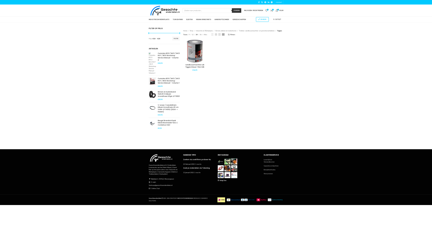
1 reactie (198, 164)
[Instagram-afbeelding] (221, 161)
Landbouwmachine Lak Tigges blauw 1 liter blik (194, 66)
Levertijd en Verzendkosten (269, 161)
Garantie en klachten (271, 166)
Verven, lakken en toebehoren (225, 31)
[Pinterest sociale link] (265, 2)
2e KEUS (263, 19)
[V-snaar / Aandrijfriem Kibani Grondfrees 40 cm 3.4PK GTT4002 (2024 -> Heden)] (152, 110)
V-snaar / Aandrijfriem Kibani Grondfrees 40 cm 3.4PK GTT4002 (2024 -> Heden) (168, 108)
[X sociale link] (262, 2)
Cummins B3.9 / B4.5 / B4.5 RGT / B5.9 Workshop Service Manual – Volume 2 (169, 56)
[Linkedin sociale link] (268, 2)
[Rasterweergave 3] (219, 34)
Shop (191, 31)
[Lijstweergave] (212, 34)
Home (185, 31)
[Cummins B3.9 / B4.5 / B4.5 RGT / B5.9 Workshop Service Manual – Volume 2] (152, 63)
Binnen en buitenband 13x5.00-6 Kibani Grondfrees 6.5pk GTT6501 (169, 94)
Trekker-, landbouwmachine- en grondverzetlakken (257, 31)
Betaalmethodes (269, 170)
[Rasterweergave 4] (223, 34)
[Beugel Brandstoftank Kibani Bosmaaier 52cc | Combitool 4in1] (152, 124)
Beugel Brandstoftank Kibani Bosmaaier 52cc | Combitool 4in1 (168, 123)
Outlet (278, 19)
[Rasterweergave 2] (216, 34)
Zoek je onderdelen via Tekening (196, 168)
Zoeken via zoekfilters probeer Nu (197, 159)
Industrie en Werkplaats (204, 31)
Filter (176, 38)
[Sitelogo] (165, 10)
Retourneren (268, 174)
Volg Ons (223, 180)
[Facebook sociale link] (259, 2)
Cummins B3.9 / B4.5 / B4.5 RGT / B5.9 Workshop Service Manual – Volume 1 (169, 80)
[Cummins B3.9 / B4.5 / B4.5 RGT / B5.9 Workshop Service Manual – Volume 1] (152, 82)
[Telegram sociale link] (271, 2)
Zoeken (237, 10)
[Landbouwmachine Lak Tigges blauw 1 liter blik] (195, 51)
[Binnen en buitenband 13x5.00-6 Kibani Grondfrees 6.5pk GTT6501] (152, 96)
